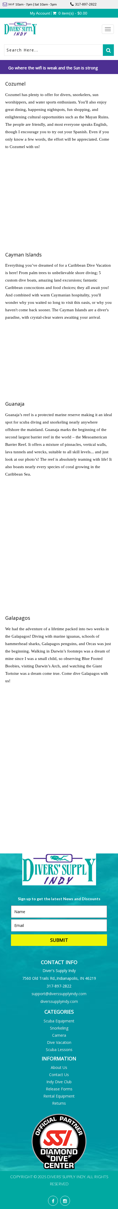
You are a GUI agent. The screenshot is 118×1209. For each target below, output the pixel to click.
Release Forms (59, 1088)
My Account (40, 13)
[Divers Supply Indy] (31, 29)
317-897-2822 (86, 4)
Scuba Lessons (59, 1049)
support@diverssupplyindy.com (59, 993)
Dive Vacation (59, 1042)
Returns (59, 1103)
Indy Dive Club (59, 1081)
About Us (59, 1067)
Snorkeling (59, 1028)
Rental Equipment (59, 1096)
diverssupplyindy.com (59, 1001)
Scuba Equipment (59, 1021)
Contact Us (59, 1074)
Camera (59, 1035)
